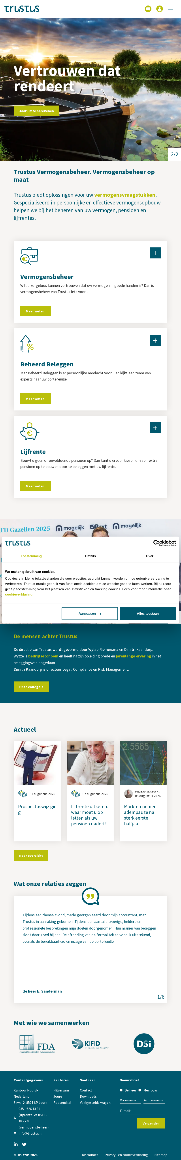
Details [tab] (90, 556)
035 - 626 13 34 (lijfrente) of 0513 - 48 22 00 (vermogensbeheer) (34, 1117)
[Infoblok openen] (155, 252)
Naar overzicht (31, 855)
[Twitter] (24, 1145)
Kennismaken (30, 115)
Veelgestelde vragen (95, 1102)
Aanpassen (87, 613)
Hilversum (61, 1090)
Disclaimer (90, 1155)
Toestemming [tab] (31, 556)
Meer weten (35, 311)
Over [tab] (149, 556)
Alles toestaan (148, 613)
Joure (57, 1096)
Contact (86, 1090)
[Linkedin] (16, 1145)
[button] (174, 154)
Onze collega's (31, 687)
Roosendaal (62, 1102)
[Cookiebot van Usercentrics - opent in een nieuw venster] (156, 543)
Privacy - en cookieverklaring (126, 1155)
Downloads (88, 1096)
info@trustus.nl (31, 1133)
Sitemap (161, 1155)
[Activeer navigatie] (172, 8)
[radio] (128, 1090)
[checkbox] (142, 1090)
